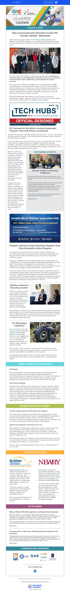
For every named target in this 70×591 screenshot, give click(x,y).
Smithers (24, 293)
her (20, 257)
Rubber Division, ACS (16, 470)
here (12, 180)
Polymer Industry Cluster (43, 40)
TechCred (17, 428)
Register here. (32, 199)
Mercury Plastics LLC (16, 515)
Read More (13, 526)
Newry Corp (55, 475)
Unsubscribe (24, 581)
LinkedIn (34, 100)
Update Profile (31, 581)
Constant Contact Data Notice (42, 581)
